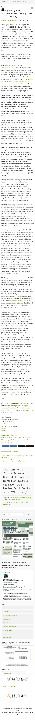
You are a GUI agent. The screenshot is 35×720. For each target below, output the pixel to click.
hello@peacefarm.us (27, 1)
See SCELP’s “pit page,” (16, 392)
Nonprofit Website (8, 712)
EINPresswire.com (8, 68)
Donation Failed (7, 630)
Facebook (4, 428)
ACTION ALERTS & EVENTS (10, 615)
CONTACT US (6, 619)
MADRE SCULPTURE (8, 634)
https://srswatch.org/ (23, 403)
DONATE (5, 623)
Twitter (3, 431)
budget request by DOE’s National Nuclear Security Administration (17, 81)
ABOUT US (6, 611)
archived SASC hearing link (17, 301)
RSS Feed (26, 712)
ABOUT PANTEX (7, 608)
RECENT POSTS (7, 637)
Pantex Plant (13, 451)
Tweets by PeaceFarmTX (9, 686)
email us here (6, 424)
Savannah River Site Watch (10, 20)
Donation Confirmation (9, 626)
